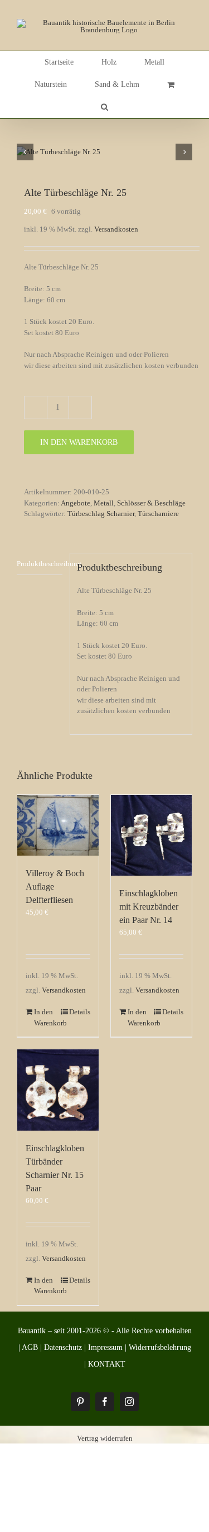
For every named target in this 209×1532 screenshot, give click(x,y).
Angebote (75, 503)
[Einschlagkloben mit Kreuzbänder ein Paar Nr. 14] (151, 835)
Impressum (105, 1347)
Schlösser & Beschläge (151, 503)
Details (79, 1012)
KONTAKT (106, 1364)
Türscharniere (158, 513)
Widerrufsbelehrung (160, 1347)
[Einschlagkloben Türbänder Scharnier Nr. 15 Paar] (58, 1090)
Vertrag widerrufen (105, 1438)
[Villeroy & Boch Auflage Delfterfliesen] (58, 825)
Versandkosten (116, 229)
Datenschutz (63, 1347)
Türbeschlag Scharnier (100, 513)
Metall (104, 503)
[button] (104, 107)
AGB (30, 1347)
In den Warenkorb (79, 442)
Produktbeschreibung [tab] (39, 563)
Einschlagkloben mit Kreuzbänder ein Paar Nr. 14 (148, 906)
